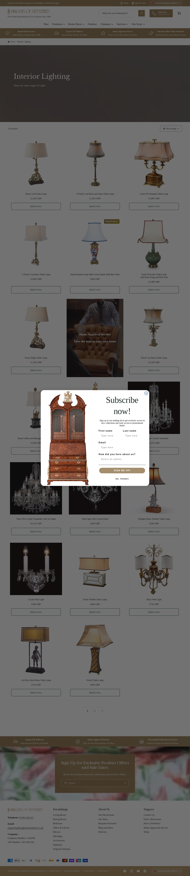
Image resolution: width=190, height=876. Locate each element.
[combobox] (121, 459)
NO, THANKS (122, 479)
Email (102, 442)
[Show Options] (143, 459)
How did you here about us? (117, 454)
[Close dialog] (146, 393)
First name (106, 431)
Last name (129, 431)
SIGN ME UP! (122, 470)
